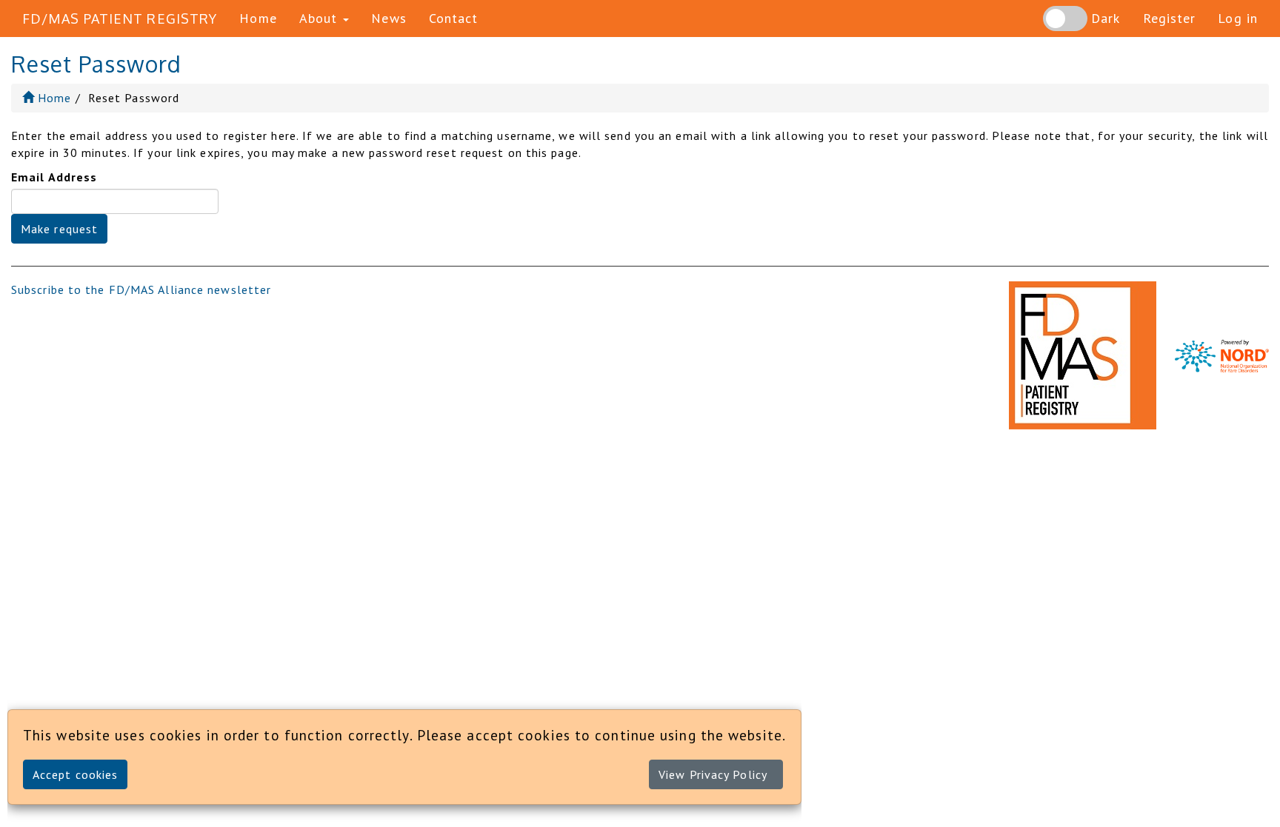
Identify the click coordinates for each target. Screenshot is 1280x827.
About (320, 18)
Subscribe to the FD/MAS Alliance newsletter (141, 289)
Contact (454, 18)
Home (257, 18)
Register (1169, 18)
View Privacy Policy (713, 774)
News (388, 18)
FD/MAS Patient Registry (119, 18)
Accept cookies (75, 774)
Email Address (54, 177)
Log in (1238, 18)
